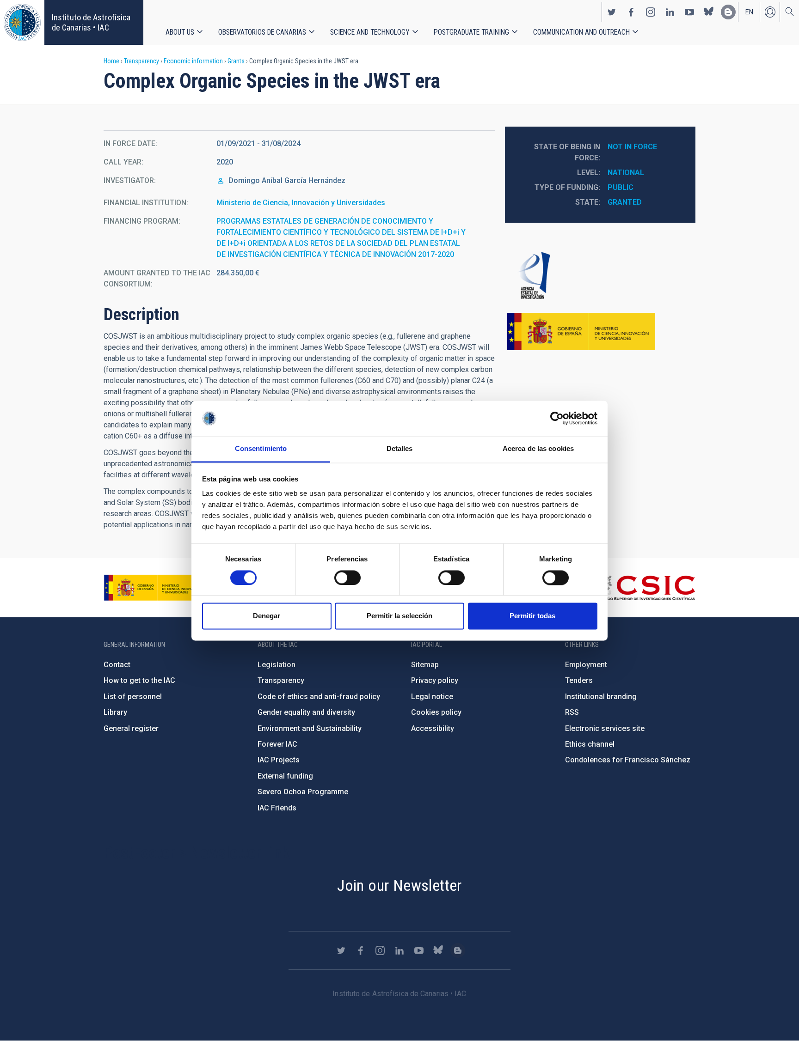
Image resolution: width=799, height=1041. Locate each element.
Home (111, 61)
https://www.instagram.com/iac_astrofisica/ (650, 12)
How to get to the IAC (139, 680)
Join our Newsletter (399, 885)
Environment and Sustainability (310, 728)
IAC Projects (279, 759)
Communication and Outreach (581, 32)
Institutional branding (601, 696)
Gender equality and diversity (306, 712)
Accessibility (432, 728)
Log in (770, 12)
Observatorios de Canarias (262, 32)
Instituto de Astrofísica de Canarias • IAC (91, 22)
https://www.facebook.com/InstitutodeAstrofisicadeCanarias (631, 12)
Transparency (141, 61)
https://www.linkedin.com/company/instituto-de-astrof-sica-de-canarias (670, 12)
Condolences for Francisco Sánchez (627, 759)
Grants (236, 61)
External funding (285, 776)
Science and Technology (370, 32)
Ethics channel (590, 744)
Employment (586, 664)
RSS (572, 712)
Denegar (266, 616)
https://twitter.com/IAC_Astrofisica (611, 12)
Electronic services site (605, 728)
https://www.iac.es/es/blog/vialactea (728, 12)
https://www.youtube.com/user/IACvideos (689, 12)
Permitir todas (532, 616)
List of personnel (133, 696)
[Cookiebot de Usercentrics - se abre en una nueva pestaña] (556, 418)
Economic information (193, 61)
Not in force (632, 146)
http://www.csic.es (644, 588)
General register (131, 728)
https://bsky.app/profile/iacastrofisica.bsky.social (709, 12)
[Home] (22, 22)
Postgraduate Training (471, 32)
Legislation (276, 664)
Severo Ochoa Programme (303, 791)
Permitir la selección (399, 616)
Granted (625, 202)
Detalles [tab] (400, 449)
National (626, 172)
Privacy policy (434, 680)
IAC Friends (277, 808)
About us (180, 32)
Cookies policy (436, 712)
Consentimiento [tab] (261, 449)
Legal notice (432, 696)
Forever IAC (277, 744)
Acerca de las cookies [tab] (538, 449)
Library (115, 712)
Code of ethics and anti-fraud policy (319, 696)
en (749, 12)
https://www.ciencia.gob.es (155, 587)
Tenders (579, 680)
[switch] (347, 577)
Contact (117, 664)
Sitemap (425, 664)
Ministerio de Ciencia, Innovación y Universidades (300, 202)
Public (620, 187)
